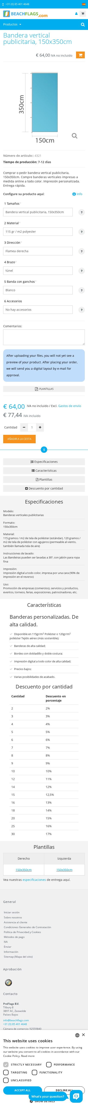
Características (46, 471)
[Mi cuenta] (76, 14)
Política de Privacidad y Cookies (22, 932)
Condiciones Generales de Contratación (27, 927)
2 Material (12, 223)
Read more (28, 1056)
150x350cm (24, 870)
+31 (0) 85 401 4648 (17, 4)
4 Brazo (10, 262)
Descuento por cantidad (45, 488)
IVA (6, 942)
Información (11, 952)
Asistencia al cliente (15, 922)
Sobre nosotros (13, 917)
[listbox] (77, 1035)
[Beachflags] (44, 13)
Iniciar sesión (11, 912)
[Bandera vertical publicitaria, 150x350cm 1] (44, 105)
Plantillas (46, 389)
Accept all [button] (23, 1090)
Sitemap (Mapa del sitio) (18, 956)
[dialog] (44, 1069)
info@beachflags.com (16, 1020)
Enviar (7, 947)
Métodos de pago (14, 937)
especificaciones (34, 880)
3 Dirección (13, 243)
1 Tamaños (12, 203)
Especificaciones (46, 462)
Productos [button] (10, 24)
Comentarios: (12, 326)
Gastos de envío (69, 406)
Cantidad (10, 427)
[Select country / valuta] (83, 4)
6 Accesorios (13, 301)
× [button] (83, 1035)
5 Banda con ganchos (20, 282)
